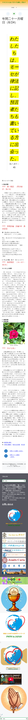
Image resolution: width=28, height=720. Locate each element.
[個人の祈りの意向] (14, 712)
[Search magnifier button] (25, 481)
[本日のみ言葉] (14, 612)
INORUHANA (19, 582)
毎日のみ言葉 (16, 444)
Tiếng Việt (5, 476)
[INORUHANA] (9, 579)
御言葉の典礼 (7, 442)
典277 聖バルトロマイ (13, 260)
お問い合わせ (7, 504)
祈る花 (23, 444)
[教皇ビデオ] (14, 671)
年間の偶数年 (7, 444)
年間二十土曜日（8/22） (16, 451)
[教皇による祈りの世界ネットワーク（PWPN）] (14, 640)
